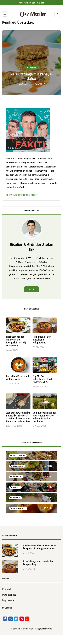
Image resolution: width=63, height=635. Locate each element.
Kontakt (6, 589)
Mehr (31, 289)
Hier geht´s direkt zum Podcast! (22, 194)
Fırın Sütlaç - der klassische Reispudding (42, 339)
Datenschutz (9, 594)
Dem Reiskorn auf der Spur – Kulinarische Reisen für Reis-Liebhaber (44, 417)
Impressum (8, 600)
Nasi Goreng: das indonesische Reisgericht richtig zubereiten (16, 341)
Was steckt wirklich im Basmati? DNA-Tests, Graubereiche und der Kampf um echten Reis (18, 417)
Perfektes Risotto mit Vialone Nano (17, 378)
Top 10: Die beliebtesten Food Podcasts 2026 (42, 379)
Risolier (24, 84)
